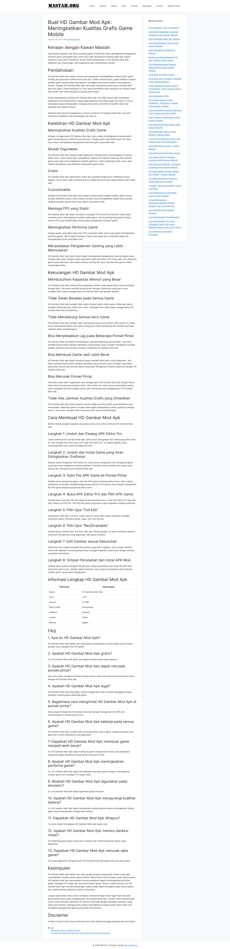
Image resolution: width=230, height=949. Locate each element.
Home (92, 6)
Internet (134, 6)
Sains (124, 6)
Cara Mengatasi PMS (159, 96)
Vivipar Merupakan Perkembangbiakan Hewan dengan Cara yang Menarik (162, 203)
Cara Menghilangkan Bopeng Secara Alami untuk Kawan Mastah (162, 67)
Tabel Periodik (173, 6)
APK (52, 928)
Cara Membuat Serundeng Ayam (164, 153)
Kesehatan (147, 6)
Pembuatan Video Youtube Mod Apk (65, 930)
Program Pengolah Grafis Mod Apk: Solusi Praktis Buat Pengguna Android (80, 933)
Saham (114, 6)
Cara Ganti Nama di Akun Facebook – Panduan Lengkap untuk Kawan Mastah (163, 103)
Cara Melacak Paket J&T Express (164, 39)
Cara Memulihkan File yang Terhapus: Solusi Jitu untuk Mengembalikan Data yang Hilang (165, 224)
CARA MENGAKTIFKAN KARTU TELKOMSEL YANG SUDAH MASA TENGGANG (165, 89)
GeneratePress (131, 945)
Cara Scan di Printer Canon (162, 74)
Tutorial (159, 6)
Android (103, 6)
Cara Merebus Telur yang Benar (164, 28)
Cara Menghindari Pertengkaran (164, 217)
